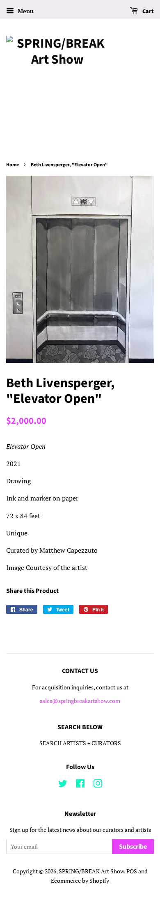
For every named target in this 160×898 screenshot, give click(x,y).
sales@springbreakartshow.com (80, 701)
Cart (147, 11)
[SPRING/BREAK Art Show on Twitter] (62, 785)
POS (131, 871)
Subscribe (133, 846)
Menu (25, 11)
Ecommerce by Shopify (80, 880)
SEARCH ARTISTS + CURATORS (80, 743)
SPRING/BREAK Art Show (91, 871)
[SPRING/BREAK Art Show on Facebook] (80, 785)
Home (12, 164)
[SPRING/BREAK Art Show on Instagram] (97, 785)
